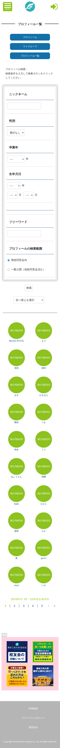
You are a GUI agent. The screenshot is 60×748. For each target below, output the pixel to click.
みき (16, 395)
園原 (16, 422)
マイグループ (30, 46)
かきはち (43, 395)
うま (44, 422)
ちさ (44, 531)
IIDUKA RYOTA (16, 340)
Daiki (16, 503)
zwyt (16, 585)
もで (44, 340)
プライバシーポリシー (33, 717)
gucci (43, 558)
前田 (44, 368)
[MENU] (8, 4)
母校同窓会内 (19, 260)
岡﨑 (44, 476)
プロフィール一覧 (30, 55)
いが (44, 585)
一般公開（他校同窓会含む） (28, 269)
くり (44, 449)
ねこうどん (16, 476)
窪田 (16, 368)
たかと (43, 503)
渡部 (16, 531)
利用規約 (33, 708)
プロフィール (30, 37)
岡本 (16, 449)
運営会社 (33, 727)
